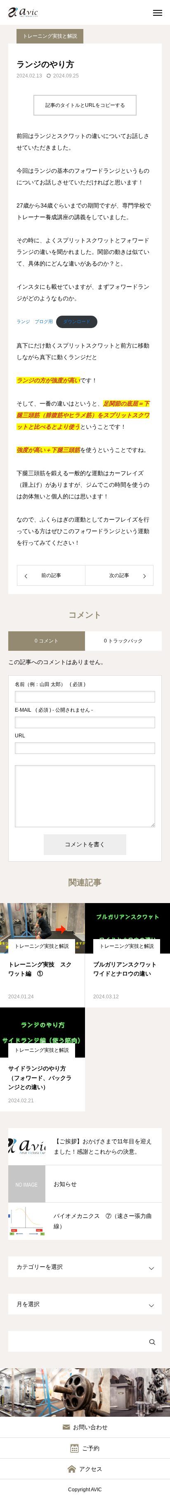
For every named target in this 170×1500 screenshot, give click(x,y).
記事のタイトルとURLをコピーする (85, 105)
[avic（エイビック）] (26, 12)
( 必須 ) (50, 684)
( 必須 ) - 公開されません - (54, 710)
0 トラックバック (123, 641)
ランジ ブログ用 (35, 321)
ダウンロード (76, 321)
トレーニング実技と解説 (50, 36)
